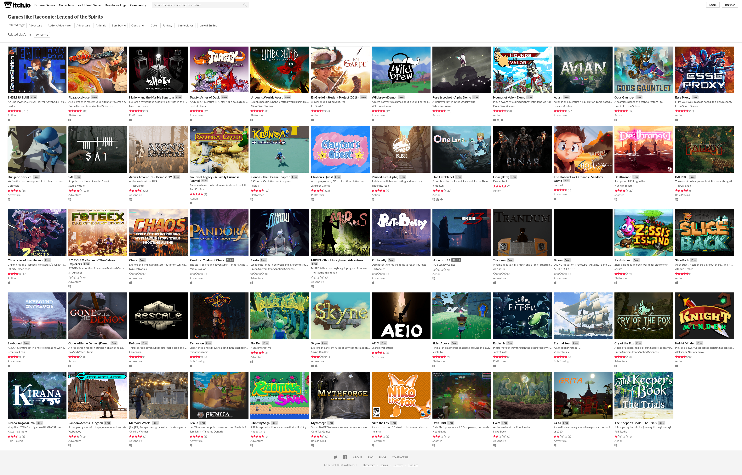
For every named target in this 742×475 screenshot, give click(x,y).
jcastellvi (437, 351)
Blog (382, 457)
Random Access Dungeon (85, 423)
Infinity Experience (19, 268)
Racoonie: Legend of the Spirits (68, 17)
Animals (101, 25)
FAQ (370, 457)
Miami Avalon (198, 268)
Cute (154, 25)
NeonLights (439, 431)
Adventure (35, 25)
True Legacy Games (443, 264)
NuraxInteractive (260, 347)
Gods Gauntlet (624, 97)
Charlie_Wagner (138, 431)
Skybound (15, 343)
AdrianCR (499, 268)
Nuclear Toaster (624, 185)
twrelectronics (138, 268)
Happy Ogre (257, 431)
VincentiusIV (561, 351)
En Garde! (317, 106)
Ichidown (438, 185)
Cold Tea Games (320, 431)
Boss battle (119, 25)
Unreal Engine (208, 25)
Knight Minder (685, 343)
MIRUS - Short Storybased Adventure (337, 260)
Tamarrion (197, 343)
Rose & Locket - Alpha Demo (451, 97)
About (357, 457)
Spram (618, 268)
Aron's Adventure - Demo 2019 (150, 177)
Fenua (194, 423)
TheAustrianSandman (324, 272)
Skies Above (440, 343)
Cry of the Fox (624, 343)
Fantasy (167, 25)
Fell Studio (620, 431)
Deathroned (622, 177)
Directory (369, 465)
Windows (42, 35)
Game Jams (66, 5)
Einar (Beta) (501, 177)
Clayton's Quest (322, 177)
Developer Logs (115, 5)
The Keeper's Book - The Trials (635, 423)
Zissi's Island (622, 260)
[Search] (245, 5)
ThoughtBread (380, 185)
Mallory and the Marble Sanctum (151, 97)
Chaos (133, 260)
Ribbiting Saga (260, 423)
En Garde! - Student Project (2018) (335, 97)
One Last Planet (443, 177)
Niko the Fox (380, 423)
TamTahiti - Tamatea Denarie (206, 431)
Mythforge (318, 423)
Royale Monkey (563, 106)
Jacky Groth (500, 351)
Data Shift (439, 423)
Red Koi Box (197, 189)
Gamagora (135, 351)
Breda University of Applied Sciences (90, 106)
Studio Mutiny (76, 185)
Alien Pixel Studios (261, 106)
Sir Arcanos (75, 272)
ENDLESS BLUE (18, 97)
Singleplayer (186, 25)
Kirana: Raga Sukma (21, 423)
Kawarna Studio (17, 431)
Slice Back (682, 260)
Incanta (376, 431)
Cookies (413, 465)
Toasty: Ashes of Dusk (205, 97)
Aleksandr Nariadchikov (689, 351)
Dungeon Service (19, 177)
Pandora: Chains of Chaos (207, 260)
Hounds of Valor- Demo (509, 97)
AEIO (375, 343)
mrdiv (11, 106)
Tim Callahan (683, 185)
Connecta (13, 185)
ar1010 (558, 431)
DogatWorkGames (504, 106)
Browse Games (44, 5)
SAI (70, 177)
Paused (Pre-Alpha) (385, 177)
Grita (557, 423)
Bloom (558, 260)
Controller (138, 25)
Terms (384, 465)
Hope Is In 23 (441, 260)
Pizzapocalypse (79, 97)
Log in (712, 4)
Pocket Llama (198, 106)
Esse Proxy (682, 97)
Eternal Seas (562, 343)
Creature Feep (16, 351)
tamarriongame (199, 351)
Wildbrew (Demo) (384, 97)
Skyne (315, 343)
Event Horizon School (627, 106)
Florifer (255, 343)
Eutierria (499, 343)
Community (138, 5)
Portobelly (379, 260)
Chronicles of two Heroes (25, 260)
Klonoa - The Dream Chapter (270, 177)
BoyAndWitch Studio (81, 351)
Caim (496, 423)
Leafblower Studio (383, 347)
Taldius (254, 185)
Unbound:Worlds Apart (266, 97)
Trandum (499, 260)
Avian (558, 97)
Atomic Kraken (684, 268)
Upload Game (91, 5)
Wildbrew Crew (381, 106)
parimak (559, 185)
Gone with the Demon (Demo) (88, 343)
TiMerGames (137, 185)
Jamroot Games (320, 185)
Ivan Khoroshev (138, 106)
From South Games (686, 106)
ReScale (134, 343)
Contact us (400, 457)
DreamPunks (501, 181)
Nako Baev (499, 431)
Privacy (398, 465)
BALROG (681, 177)
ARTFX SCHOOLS (564, 268)
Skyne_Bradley (319, 351)
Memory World (140, 423)
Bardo (254, 260)
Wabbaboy (74, 431)
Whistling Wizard (442, 106)
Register (730, 4)
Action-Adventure (59, 25)
